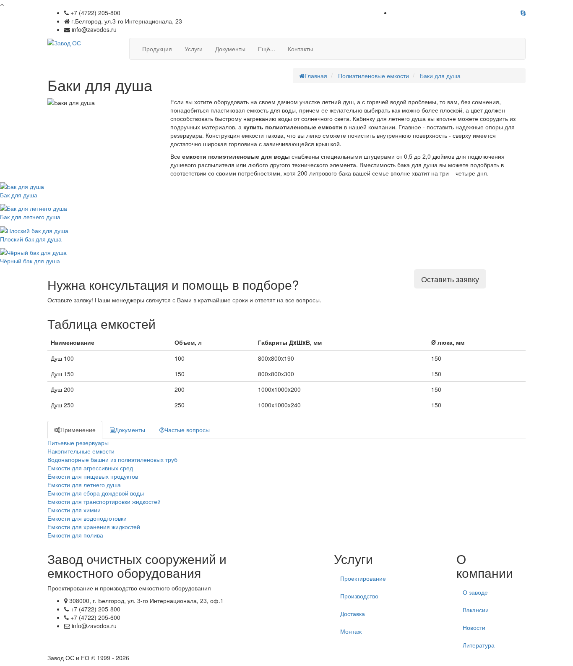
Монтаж (351, 631)
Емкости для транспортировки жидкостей (104, 501)
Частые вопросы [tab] (187, 429)
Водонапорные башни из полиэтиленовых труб (112, 459)
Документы (230, 49)
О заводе (475, 592)
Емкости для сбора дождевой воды (95, 493)
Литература (479, 645)
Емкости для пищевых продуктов (92, 476)
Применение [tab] (78, 429)
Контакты (300, 49)
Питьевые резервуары (78, 442)
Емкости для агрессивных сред (90, 468)
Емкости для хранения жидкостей (93, 526)
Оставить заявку (450, 278)
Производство (359, 596)
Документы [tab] (130, 429)
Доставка (352, 613)
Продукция (157, 49)
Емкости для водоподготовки (87, 518)
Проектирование (363, 578)
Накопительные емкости (81, 451)
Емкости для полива (75, 535)
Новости (474, 627)
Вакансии (476, 610)
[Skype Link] (523, 12)
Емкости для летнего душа (84, 484)
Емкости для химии (74, 510)
